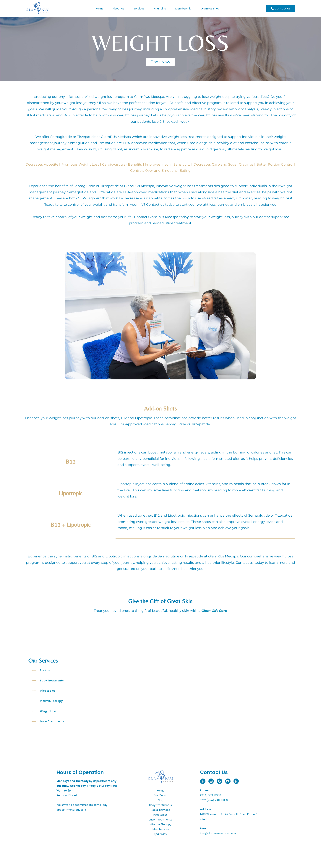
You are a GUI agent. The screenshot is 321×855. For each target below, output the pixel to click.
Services (139, 8)
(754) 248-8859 (217, 800)
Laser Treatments (160, 819)
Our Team (160, 795)
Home (99, 8)
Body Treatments (160, 805)
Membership (183, 8)
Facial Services (160, 810)
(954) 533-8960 (210, 795)
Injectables (160, 815)
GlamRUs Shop (210, 8)
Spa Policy (160, 834)
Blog (160, 800)
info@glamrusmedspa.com (218, 833)
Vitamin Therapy (160, 824)
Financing (160, 8)
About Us (118, 8)
